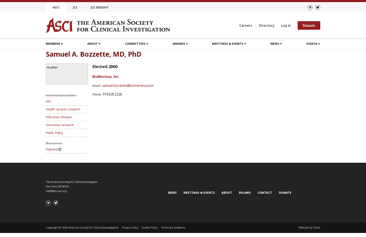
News (172, 193)
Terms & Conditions (173, 227)
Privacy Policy (130, 227)
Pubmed (52, 149)
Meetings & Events (199, 193)
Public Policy (54, 133)
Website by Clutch (309, 227)
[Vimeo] (310, 7)
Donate (309, 25)
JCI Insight (100, 7)
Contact (265, 193)
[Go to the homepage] (108, 25)
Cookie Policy (149, 227)
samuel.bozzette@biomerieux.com (128, 85)
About (227, 193)
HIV (48, 101)
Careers (245, 25)
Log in (286, 25)
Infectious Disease (59, 117)
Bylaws (245, 193)
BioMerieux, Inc (105, 76)
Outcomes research (59, 125)
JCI (75, 7)
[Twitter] (317, 7)
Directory (266, 25)
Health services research (63, 109)
